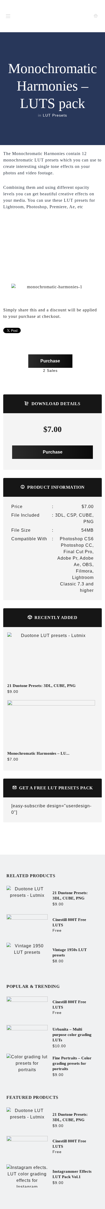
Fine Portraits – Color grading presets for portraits (72, 1063)
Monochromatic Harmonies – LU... (38, 753)
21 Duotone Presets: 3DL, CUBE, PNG (41, 685)
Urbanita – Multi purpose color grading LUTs (72, 1034)
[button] (7, 287)
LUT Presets (55, 115)
